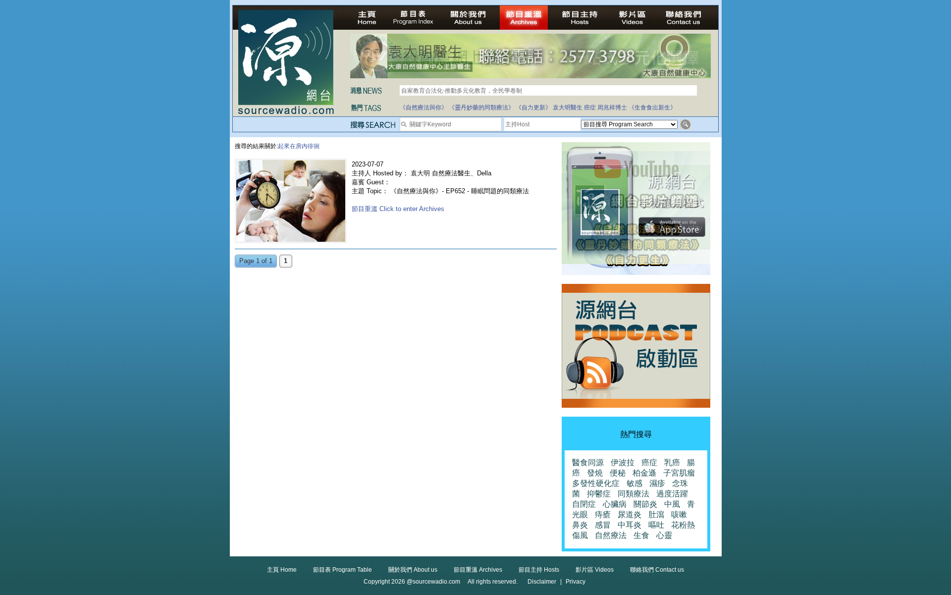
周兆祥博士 (612, 107)
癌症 (590, 107)
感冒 (603, 525)
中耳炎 (629, 525)
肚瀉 (656, 514)
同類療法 (633, 493)
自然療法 (611, 535)
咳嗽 (679, 514)
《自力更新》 (533, 107)
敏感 (634, 483)
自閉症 (584, 504)
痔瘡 (603, 514)
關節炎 (645, 504)
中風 (672, 504)
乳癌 (672, 462)
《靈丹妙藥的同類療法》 (481, 107)
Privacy (575, 581)
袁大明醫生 (567, 107)
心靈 (664, 535)
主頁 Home (282, 569)
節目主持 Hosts (539, 569)
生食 (641, 535)
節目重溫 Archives (478, 569)
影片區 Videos (595, 569)
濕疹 (657, 483)
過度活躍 (672, 493)
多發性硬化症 (596, 483)
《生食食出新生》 (652, 107)
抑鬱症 (599, 493)
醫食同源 (588, 462)
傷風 (580, 535)
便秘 (618, 473)
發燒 (595, 473)
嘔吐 (656, 525)
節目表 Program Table (342, 569)
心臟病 (615, 504)
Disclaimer (542, 581)
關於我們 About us (412, 569)
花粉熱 (683, 525)
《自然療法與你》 (423, 107)
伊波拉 (622, 462)
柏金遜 (644, 473)
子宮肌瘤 (679, 473)
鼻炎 (580, 525)
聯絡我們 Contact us (657, 569)
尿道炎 (629, 514)
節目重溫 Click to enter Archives (398, 209)
